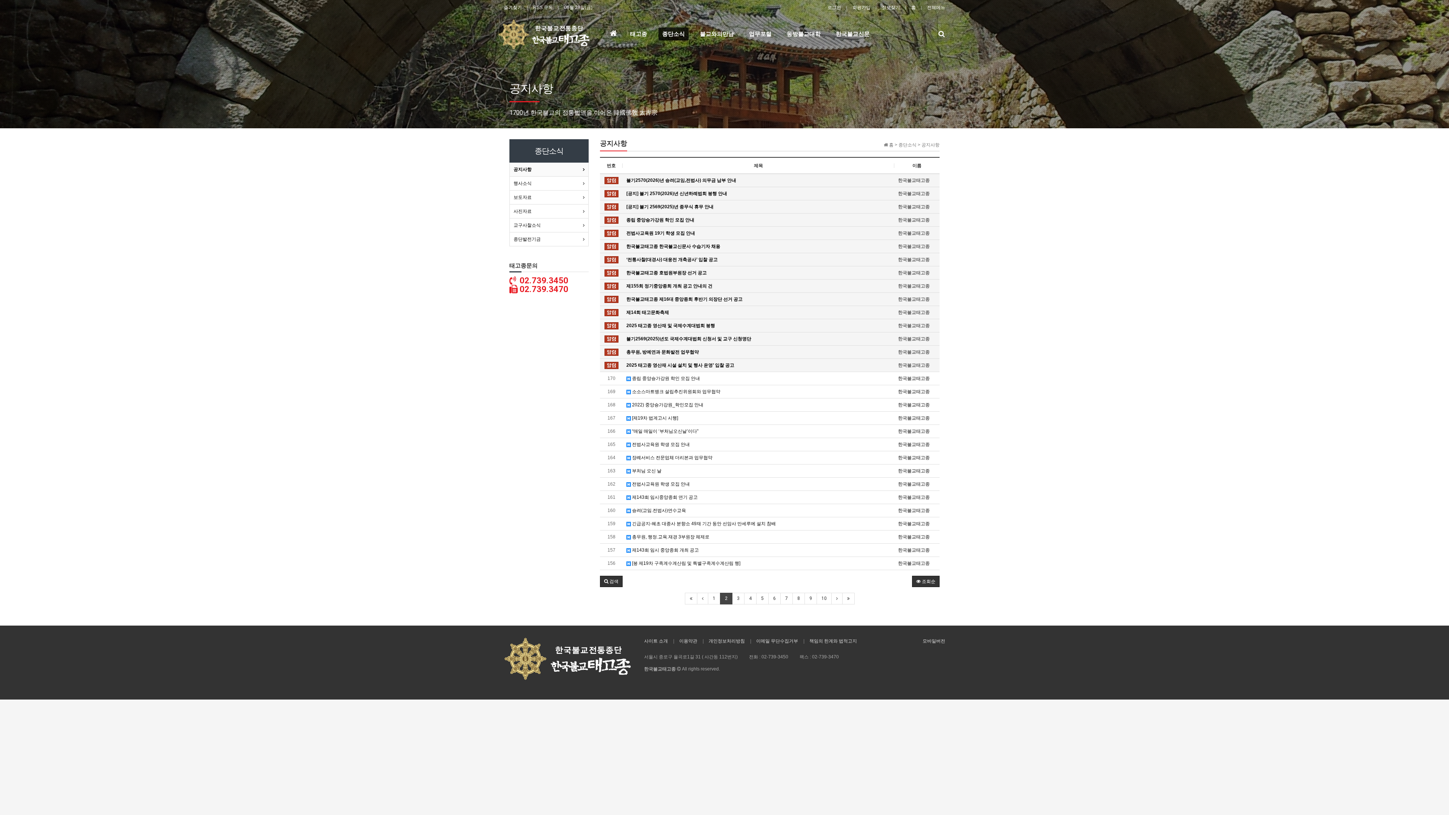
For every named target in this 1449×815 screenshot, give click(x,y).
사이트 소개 (656, 641)
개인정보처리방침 (727, 641)
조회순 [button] (928, 581)
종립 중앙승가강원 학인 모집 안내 (665, 378)
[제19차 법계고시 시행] (654, 418)
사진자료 (523, 211)
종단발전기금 (527, 239)
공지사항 (523, 169)
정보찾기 (891, 7)
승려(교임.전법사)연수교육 (658, 510)
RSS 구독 (543, 7)
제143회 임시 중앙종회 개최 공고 (665, 550)
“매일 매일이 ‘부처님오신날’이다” (664, 431)
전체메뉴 (936, 7)
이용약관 (688, 641)
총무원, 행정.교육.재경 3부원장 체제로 (670, 537)
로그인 (834, 7)
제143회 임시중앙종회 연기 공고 (664, 497)
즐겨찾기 (513, 7)
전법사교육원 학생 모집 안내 (660, 444)
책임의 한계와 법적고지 (833, 641)
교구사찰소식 (527, 225)
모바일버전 (934, 641)
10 (824, 598)
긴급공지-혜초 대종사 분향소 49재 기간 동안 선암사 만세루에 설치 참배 (703, 523)
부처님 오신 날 (646, 471)
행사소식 (523, 183)
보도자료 (523, 197)
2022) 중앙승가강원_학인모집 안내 (667, 405)
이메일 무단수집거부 (777, 641)
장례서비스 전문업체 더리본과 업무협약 (671, 457)
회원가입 (861, 7)
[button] (611, 581)
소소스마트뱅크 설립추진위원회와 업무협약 (675, 391)
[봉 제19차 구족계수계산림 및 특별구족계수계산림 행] (685, 563)
